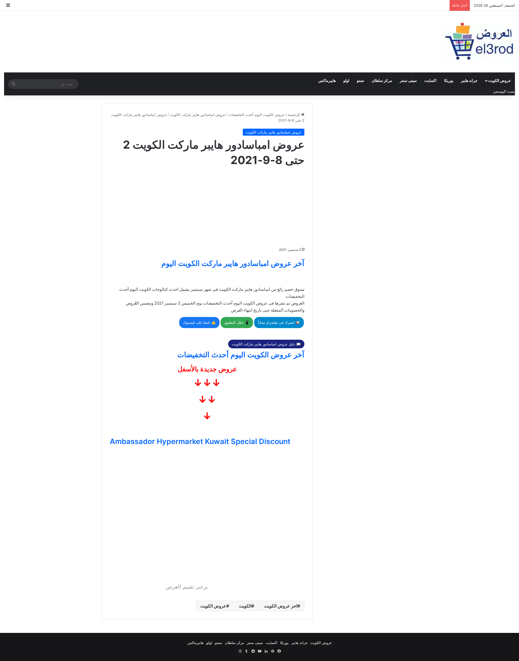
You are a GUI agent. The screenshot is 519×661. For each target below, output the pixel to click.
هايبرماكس (327, 80)
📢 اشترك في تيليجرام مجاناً (279, 322)
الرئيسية (294, 114)
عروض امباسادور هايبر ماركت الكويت (197, 114)
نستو (360, 80)
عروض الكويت (499, 80)
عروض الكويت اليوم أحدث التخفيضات (256, 114)
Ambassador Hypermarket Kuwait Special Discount (200, 441)
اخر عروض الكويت (280, 606)
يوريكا (448, 80)
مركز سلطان (382, 80)
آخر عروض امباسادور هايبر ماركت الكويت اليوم (232, 263)
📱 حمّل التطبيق (236, 322)
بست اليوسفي (504, 91)
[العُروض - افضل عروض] (478, 42)
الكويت (245, 606)
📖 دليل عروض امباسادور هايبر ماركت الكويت (266, 344)
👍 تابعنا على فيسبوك (199, 322)
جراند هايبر (469, 80)
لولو (346, 80)
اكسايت (430, 80)
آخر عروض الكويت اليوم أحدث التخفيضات (240, 354)
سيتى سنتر (408, 80)
